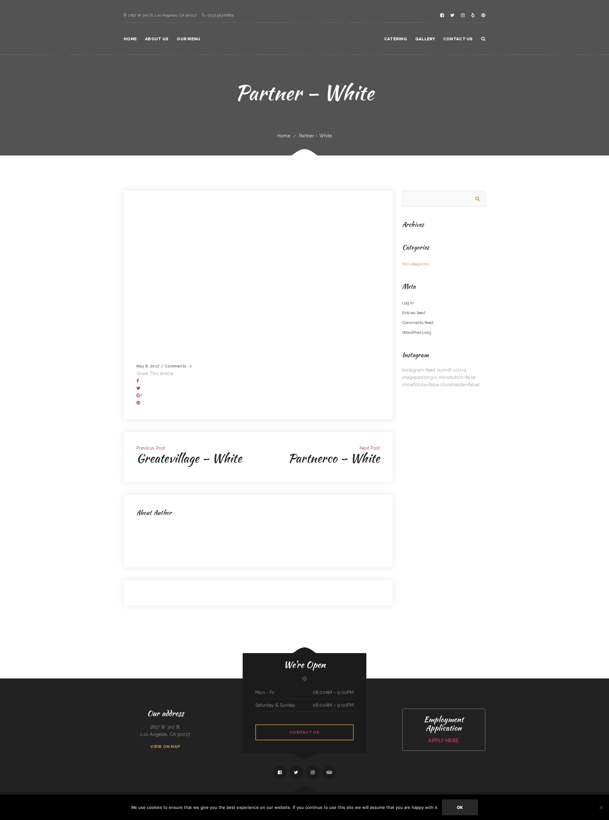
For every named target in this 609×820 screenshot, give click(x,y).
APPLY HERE (443, 740)
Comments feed (418, 322)
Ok (460, 807)
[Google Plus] (139, 395)
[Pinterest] (138, 402)
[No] (601, 807)
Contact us (304, 732)
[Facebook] (137, 380)
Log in (408, 303)
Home (283, 135)
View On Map (165, 746)
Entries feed (413, 312)
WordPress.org (416, 332)
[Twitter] (138, 388)
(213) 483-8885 (220, 15)
